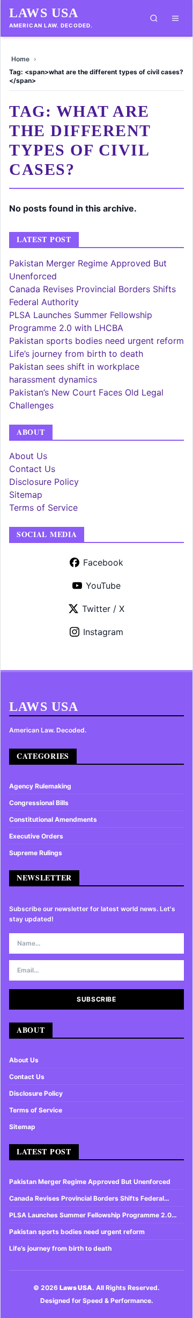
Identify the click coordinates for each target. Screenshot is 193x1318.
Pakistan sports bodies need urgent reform (96, 340)
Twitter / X (103, 608)
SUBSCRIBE (96, 999)
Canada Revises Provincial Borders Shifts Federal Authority (86, 1198)
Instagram (103, 631)
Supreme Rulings (35, 853)
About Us (28, 455)
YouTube (103, 585)
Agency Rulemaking (40, 786)
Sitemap (25, 494)
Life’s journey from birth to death (76, 353)
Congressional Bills (39, 803)
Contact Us (32, 468)
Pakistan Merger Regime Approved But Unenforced (89, 1182)
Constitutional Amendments (53, 819)
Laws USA (44, 12)
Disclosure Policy (44, 481)
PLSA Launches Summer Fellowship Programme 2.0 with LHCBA (90, 1215)
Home (20, 59)
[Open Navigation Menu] (175, 18)
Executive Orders (36, 836)
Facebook (103, 562)
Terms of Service (43, 507)
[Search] (153, 18)
